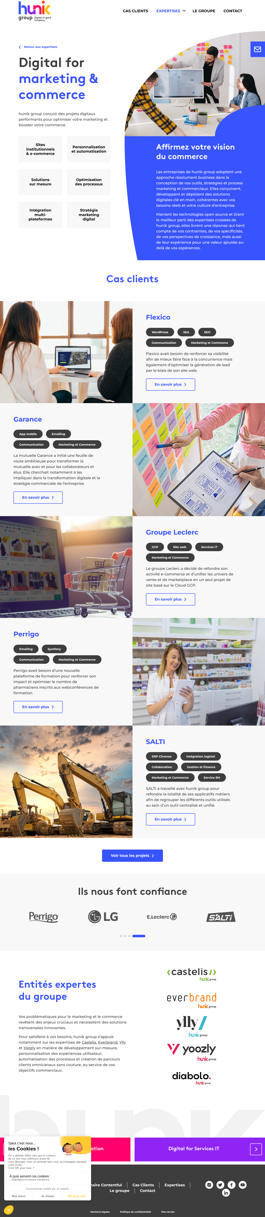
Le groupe (119, 1190)
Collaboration (162, 767)
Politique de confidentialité (135, 1212)
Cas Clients (135, 11)
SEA (186, 332)
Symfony (54, 649)
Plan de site (168, 1212)
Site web (179, 547)
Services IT (209, 547)
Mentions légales (100, 1212)
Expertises (168, 11)
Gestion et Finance (201, 767)
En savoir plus (168, 384)
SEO (207, 332)
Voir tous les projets (130, 855)
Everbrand (107, 1042)
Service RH (212, 777)
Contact (233, 11)
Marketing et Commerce (209, 343)
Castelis (89, 1042)
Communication (164, 343)
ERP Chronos (161, 756)
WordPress (160, 332)
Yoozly (29, 1048)
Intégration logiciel (200, 756)
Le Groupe (204, 11)
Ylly (122, 1042)
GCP (155, 547)
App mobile (28, 434)
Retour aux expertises (40, 47)
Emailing (58, 434)
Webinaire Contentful (101, 1185)
